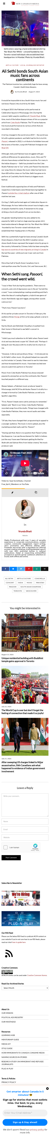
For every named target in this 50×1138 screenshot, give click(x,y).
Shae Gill (5, 148)
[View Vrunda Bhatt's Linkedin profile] (25, 524)
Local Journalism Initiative (32, 65)
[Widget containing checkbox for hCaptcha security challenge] (21, 847)
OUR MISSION (7, 1013)
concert (10, 583)
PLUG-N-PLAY (7, 1069)
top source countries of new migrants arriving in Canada (24, 249)
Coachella (40, 578)
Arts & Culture (12, 65)
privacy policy (37, 1129)
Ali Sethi (9, 578)
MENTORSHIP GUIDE (10, 1039)
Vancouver (31, 591)
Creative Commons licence (37, 975)
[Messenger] (13, 569)
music (29, 583)
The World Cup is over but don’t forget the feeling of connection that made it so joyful (23, 712)
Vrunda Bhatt (22, 92)
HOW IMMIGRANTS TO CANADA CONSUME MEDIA (23, 1053)
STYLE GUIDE (7, 1048)
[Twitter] (21, 569)
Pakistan (40, 583)
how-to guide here (19, 942)
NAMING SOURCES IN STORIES (14, 1057)
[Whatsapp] (37, 569)
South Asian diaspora (31, 587)
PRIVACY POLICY (9, 1082)
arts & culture (24, 578)
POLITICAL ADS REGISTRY (12, 1017)
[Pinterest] (29, 569)
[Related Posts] (37, 492)
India (20, 583)
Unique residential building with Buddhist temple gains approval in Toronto (22, 660)
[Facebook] (5, 569)
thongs (17, 317)
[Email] (44, 569)
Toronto (18, 591)
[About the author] (13, 492)
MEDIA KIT (6, 1044)
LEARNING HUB (8, 1035)
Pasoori (13, 587)
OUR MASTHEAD (9, 1022)
